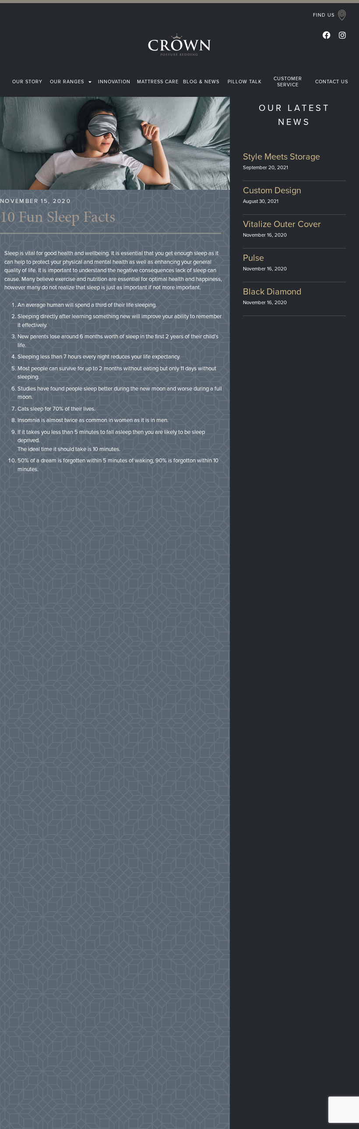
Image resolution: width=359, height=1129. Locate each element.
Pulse (253, 258)
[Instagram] (342, 35)
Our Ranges (67, 82)
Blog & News (201, 82)
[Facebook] (326, 35)
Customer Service (288, 82)
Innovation (114, 82)
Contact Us (331, 82)
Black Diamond (272, 292)
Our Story (27, 82)
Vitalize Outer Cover (282, 224)
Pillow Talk (245, 82)
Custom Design (272, 190)
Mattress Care (158, 82)
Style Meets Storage (281, 157)
